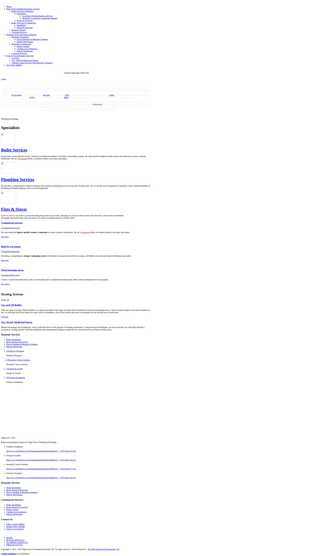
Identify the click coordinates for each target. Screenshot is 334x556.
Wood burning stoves (12, 270)
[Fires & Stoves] (5, 317)
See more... (5, 284)
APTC (67, 95)
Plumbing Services (17, 179)
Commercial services (12, 222)
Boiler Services (14, 150)
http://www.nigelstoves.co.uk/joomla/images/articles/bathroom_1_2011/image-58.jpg (41, 478)
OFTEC (32, 97)
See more (5, 237)
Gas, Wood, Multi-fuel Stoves (16, 322)
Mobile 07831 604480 (15, 527)
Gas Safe (46, 95)
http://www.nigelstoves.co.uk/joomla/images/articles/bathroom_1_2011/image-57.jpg (41, 469)
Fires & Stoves (14, 209)
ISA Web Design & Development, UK (104, 549)
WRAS (66, 97)
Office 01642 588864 (15, 524)
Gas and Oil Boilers (11, 305)
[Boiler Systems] (5, 300)
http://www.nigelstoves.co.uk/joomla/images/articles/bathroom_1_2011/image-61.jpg (41, 451)
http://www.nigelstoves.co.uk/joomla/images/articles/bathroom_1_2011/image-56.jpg (41, 460)
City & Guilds (16, 95)
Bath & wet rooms (11, 246)
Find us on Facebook (15, 529)
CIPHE (111, 95)
